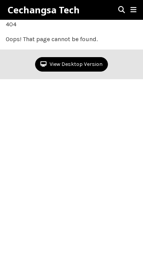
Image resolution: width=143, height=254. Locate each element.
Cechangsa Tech (44, 9)
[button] (133, 10)
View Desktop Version (75, 64)
